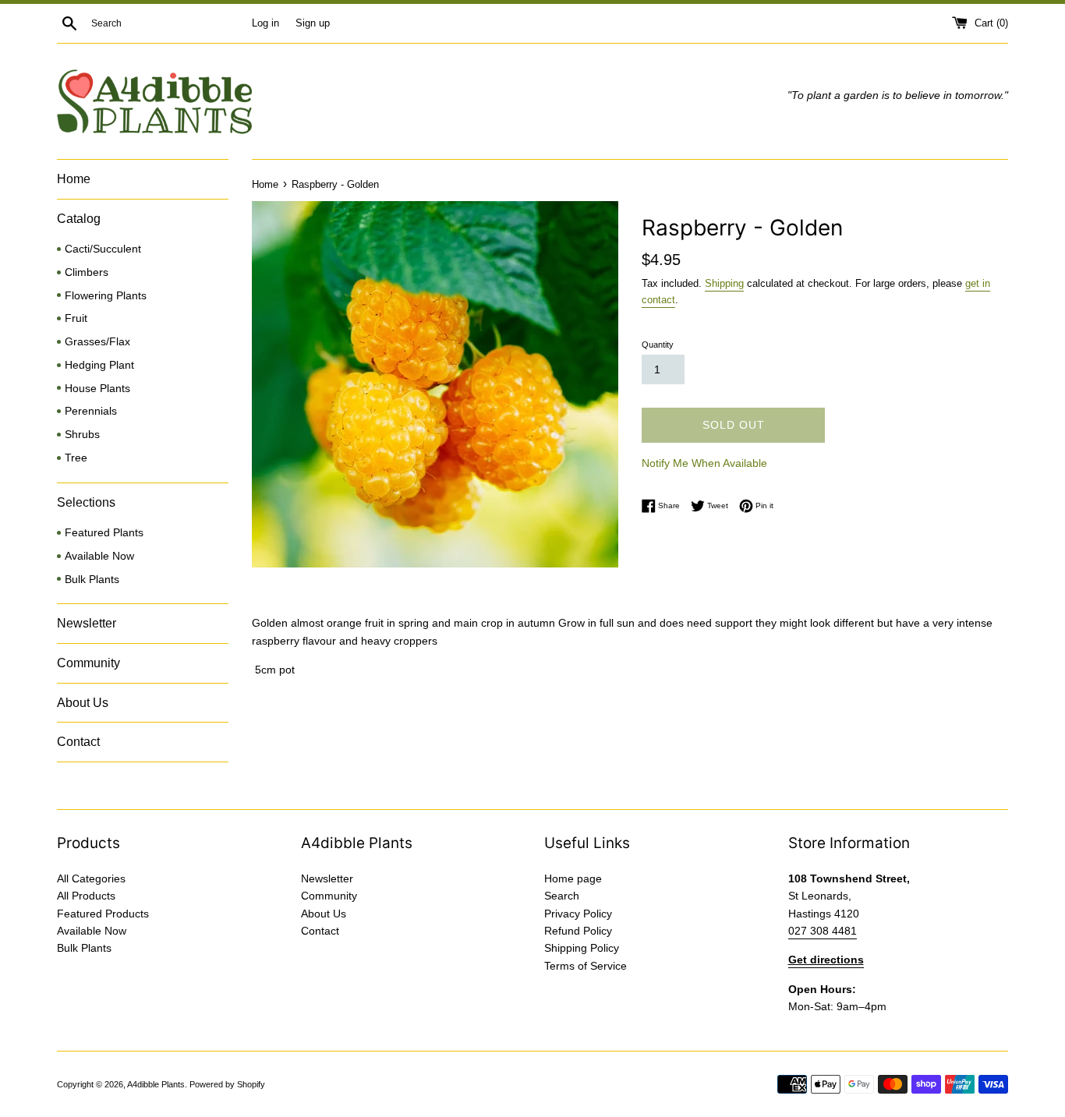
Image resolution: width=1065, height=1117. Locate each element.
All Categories (91, 878)
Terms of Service (585, 966)
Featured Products (103, 913)
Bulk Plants (92, 579)
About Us (82, 702)
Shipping (724, 283)
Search (561, 895)
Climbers (86, 272)
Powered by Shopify (227, 1084)
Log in (265, 23)
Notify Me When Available (704, 463)
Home (73, 179)
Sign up (312, 23)
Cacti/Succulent (103, 249)
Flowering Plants (106, 296)
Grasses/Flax (97, 342)
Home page (573, 878)
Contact (78, 741)
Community (88, 663)
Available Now (99, 556)
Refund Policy (578, 930)
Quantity (658, 344)
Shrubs (82, 434)
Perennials (91, 411)
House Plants (97, 388)
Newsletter (86, 623)
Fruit (76, 318)
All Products (86, 895)
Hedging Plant (99, 365)
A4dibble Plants (156, 1084)
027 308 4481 (822, 930)
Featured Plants (104, 533)
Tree (76, 458)
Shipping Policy (581, 948)
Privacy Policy (578, 913)
